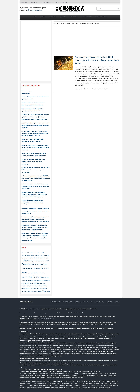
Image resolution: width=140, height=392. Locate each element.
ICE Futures (34, 253)
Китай (26, 260)
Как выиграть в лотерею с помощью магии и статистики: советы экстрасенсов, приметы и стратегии (35, 125)
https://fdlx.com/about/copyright (45, 318)
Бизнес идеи (87, 302)
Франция (29, 268)
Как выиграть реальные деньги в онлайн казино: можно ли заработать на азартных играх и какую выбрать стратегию (35, 227)
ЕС (41, 258)
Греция (23, 258)
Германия (46, 255)
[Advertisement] (87, 41)
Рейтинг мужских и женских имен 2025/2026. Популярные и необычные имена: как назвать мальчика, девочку (36, 178)
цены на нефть (37, 288)
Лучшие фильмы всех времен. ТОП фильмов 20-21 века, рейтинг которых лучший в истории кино (35, 170)
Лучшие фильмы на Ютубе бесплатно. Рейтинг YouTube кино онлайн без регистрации (33, 161)
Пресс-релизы (99, 302)
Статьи (116, 302)
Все (35, 17)
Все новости (33, 2)
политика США (41, 283)
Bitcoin (23, 253)
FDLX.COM (26, 301)
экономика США (29, 291)
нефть (28, 280)
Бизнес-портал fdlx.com (81, 89)
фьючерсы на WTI (27, 288)
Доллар (26, 258)
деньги (34, 273)
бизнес (38, 268)
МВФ (48, 261)
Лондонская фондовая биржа (38, 261)
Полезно (109, 302)
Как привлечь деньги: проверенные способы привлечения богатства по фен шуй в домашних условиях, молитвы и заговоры (35, 117)
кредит (44, 277)
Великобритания (27, 255)
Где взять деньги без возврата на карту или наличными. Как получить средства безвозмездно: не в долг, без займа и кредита (35, 219)
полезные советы (31, 283)
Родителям (74, 17)
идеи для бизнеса (32, 277)
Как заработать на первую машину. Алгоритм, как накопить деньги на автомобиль (32, 202)
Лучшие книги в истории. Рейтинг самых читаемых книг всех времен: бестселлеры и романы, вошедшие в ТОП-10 (35, 133)
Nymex (40, 253)
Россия (25, 263)
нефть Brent (33, 280)
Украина (24, 268)
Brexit (29, 253)
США (31, 263)
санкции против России (29, 286)
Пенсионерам (87, 17)
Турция (45, 264)
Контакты (64, 2)
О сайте (56, 2)
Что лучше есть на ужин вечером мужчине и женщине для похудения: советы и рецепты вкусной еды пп (35, 211)
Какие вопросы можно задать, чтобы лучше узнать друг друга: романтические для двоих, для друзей (35, 147)
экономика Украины (41, 291)
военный (30, 273)
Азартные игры (100, 17)
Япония (35, 268)
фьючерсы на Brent (41, 286)
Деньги (42, 17)
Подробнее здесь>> (35, 10)
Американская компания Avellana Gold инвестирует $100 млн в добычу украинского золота (97, 59)
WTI (43, 253)
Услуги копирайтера (45, 2)
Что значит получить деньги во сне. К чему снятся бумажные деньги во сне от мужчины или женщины (35, 186)
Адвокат (62, 17)
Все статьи (24, 2)
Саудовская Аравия (38, 264)
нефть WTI (39, 280)
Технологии (67, 302)
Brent (26, 253)
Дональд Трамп (34, 258)
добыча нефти (41, 273)
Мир (59, 302)
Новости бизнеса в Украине (100, 89)
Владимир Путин (37, 255)
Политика (77, 302)
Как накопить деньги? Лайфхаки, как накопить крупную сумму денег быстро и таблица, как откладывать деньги (34, 194)
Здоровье (52, 17)
